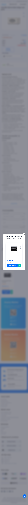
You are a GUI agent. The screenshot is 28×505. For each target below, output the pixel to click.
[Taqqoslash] (20, 249)
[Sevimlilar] (20, 247)
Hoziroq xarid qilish (12, 265)
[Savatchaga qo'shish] (19, 265)
